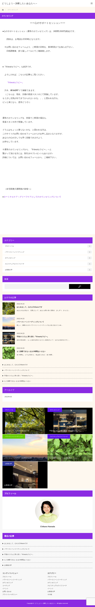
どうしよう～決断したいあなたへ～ (46, 603)
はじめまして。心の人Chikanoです (29, 307)
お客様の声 (47, 270)
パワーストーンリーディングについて (30, 322)
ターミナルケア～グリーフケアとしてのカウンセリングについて (32, 197)
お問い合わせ (6, 591)
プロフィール (47, 246)
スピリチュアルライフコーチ (47, 264)
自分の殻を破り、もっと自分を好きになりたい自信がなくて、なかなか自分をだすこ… (43, 340)
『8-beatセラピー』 (15, 82)
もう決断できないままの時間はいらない (31, 351)
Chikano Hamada (47, 526)
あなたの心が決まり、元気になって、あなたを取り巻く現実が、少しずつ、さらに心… (43, 310)
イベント (5, 588)
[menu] (91, 3)
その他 (50, 594)
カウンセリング (47, 258)
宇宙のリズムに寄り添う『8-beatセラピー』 (33, 336)
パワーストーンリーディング (47, 252)
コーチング (6, 585)
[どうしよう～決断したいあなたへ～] (44, 3)
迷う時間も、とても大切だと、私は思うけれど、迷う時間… (35, 354)
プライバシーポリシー (9, 594)
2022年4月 (8, 397)
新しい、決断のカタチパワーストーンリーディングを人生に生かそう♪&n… (40, 325)
